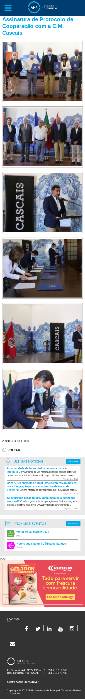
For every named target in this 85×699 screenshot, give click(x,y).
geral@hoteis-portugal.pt (23, 682)
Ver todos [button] (73, 523)
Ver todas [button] (73, 461)
